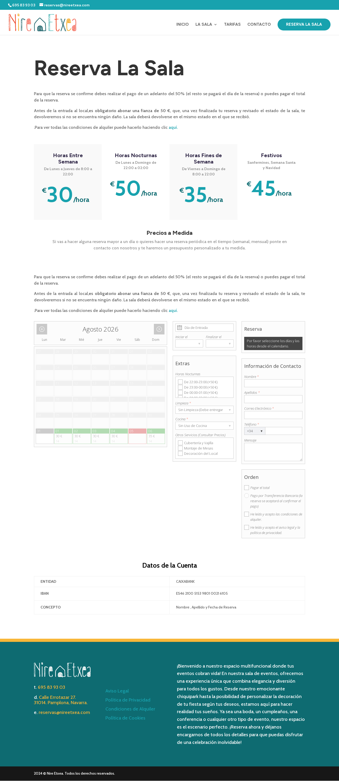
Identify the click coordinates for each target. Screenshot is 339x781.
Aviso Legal (117, 691)
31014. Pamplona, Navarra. (61, 702)
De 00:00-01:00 (200, 392)
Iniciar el (181, 336)
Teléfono (251, 424)
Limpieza (183, 403)
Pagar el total (260, 487)
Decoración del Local (201, 453)
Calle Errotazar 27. (57, 697)
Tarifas (232, 25)
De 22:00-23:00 (200, 382)
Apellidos (252, 392)
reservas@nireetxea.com (64, 712)
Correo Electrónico (259, 408)
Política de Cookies (125, 718)
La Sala (203, 25)
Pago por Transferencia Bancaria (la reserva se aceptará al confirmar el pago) (276, 501)
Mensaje (250, 440)
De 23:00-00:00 (200, 387)
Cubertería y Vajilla (198, 442)
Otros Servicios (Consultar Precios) (200, 435)
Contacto (259, 25)
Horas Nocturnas (187, 374)
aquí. (173, 127)
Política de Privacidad (127, 700)
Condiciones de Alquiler (130, 709)
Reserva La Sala (304, 24)
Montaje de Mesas (198, 448)
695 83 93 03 (51, 687)
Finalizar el (213, 336)
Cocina (181, 419)
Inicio (182, 25)
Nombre (251, 376)
